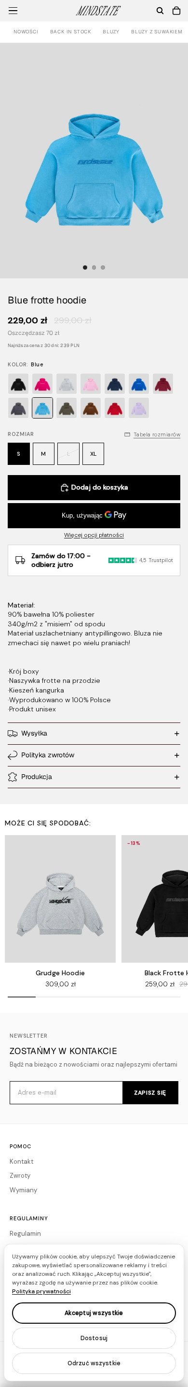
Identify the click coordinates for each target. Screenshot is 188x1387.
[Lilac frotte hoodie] (138, 408)
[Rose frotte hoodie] (90, 383)
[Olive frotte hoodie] (66, 408)
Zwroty (20, 1175)
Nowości (26, 32)
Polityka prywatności (41, 1291)
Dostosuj (94, 1338)
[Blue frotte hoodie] (42, 408)
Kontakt (21, 1161)
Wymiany (23, 1190)
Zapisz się (150, 1093)
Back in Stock (70, 32)
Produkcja (36, 776)
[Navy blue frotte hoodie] (114, 383)
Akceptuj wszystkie (94, 1313)
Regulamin (25, 1233)
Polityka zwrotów (47, 755)
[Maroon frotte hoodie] (163, 383)
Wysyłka (34, 733)
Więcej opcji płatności (94, 535)
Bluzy (111, 32)
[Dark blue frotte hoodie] (138, 383)
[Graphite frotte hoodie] (18, 408)
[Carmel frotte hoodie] (90, 408)
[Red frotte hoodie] (114, 408)
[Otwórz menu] (13, 10)
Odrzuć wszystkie (94, 1363)
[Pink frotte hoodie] (42, 383)
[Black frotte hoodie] (18, 383)
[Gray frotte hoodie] (66, 383)
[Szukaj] (160, 10)
